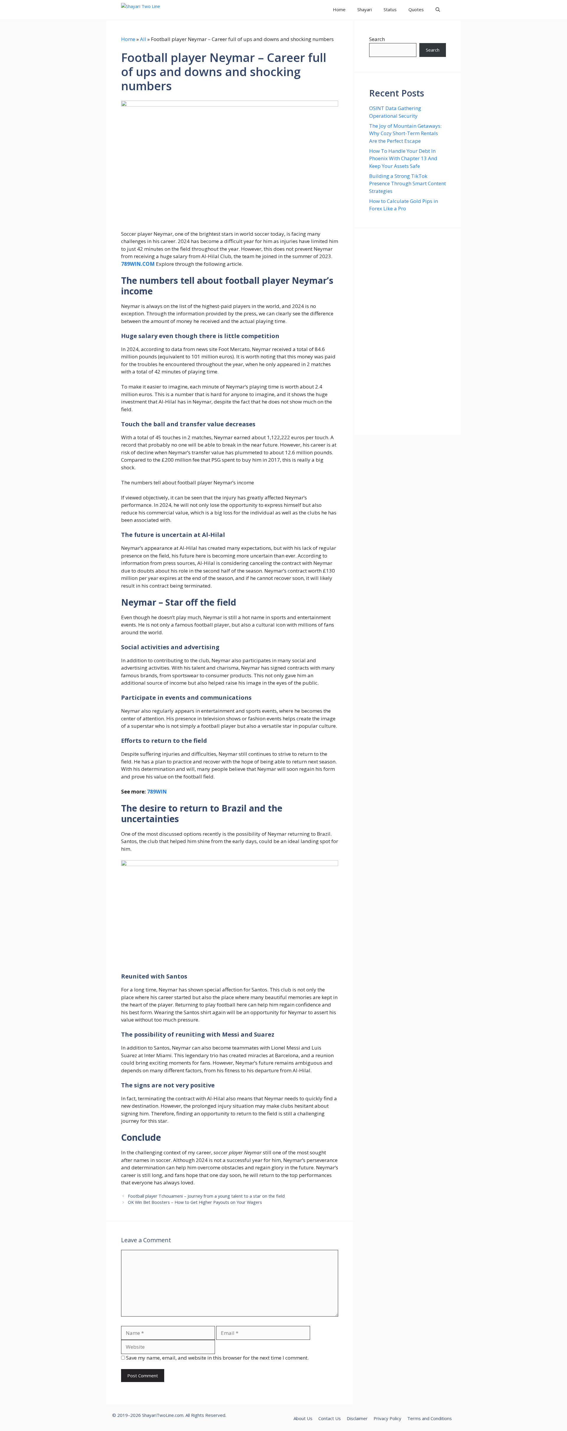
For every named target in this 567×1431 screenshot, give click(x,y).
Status (390, 9)
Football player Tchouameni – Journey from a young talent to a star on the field (206, 1196)
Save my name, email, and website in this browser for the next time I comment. (217, 1357)
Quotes (416, 9)
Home (339, 9)
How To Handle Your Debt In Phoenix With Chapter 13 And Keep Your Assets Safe (403, 158)
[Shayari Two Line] (148, 9)
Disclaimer (357, 1418)
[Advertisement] (407, 331)
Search (377, 39)
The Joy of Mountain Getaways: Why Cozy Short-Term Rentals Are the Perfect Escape (405, 133)
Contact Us (329, 1418)
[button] (438, 9)
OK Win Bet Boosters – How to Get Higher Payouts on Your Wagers (195, 1202)
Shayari (364, 9)
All (143, 39)
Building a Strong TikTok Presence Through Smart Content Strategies (407, 183)
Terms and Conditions (429, 1418)
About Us (303, 1418)
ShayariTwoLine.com (162, 1415)
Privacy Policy (387, 1418)
